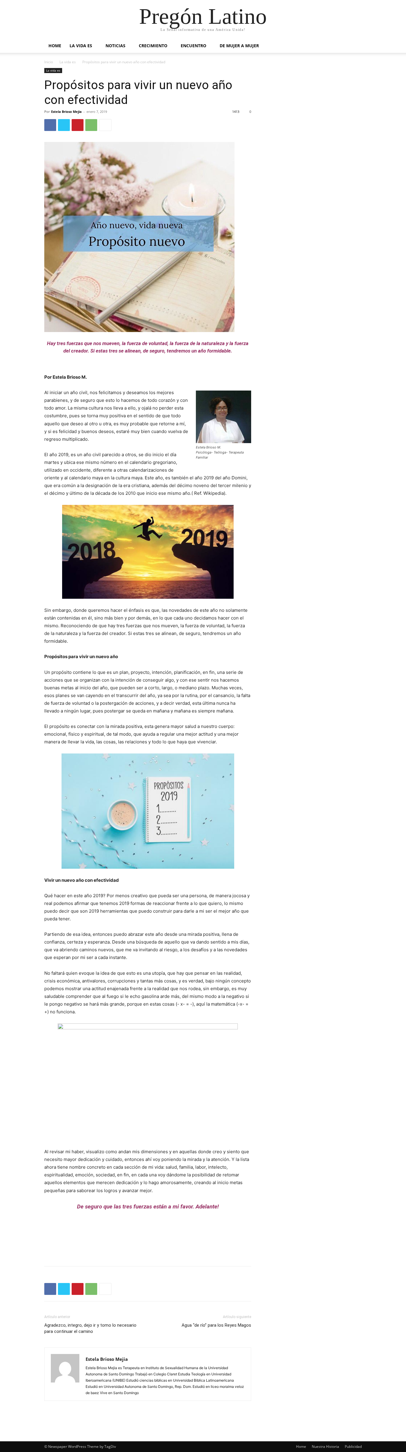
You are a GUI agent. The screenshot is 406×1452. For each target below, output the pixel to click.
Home (54, 45)
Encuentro (193, 45)
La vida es (81, 45)
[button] (354, 46)
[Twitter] (64, 125)
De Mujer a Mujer (239, 45)
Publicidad (353, 1446)
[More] (105, 125)
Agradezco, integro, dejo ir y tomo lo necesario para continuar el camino (90, 1328)
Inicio (48, 61)
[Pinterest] (78, 125)
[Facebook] (50, 125)
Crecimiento (153, 45)
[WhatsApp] (91, 125)
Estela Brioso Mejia (66, 111)
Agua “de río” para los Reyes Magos (216, 1325)
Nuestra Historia (325, 1446)
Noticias (115, 45)
